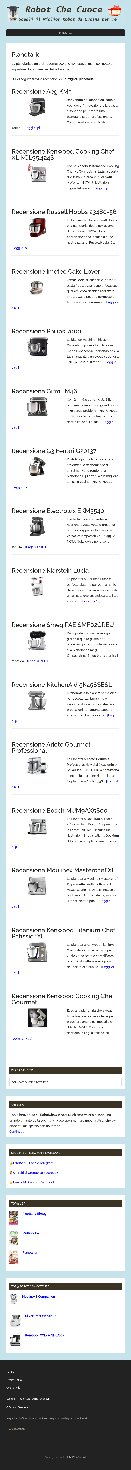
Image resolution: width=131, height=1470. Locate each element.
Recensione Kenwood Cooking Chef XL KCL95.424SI (63, 154)
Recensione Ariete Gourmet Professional (51, 747)
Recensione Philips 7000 (46, 331)
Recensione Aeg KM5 (42, 91)
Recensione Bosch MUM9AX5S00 (59, 810)
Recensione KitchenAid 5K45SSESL (62, 684)
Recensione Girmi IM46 (44, 391)
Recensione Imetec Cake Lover (56, 271)
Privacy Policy (14, 1380)
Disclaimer (12, 1372)
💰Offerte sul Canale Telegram (31, 1163)
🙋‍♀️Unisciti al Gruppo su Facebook (33, 1172)
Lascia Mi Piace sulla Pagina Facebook (27, 1398)
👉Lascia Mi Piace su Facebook (32, 1182)
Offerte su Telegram (17, 1407)
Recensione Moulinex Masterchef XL (63, 870)
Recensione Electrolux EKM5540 (58, 510)
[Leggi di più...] (34, 128)
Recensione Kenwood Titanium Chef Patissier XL (63, 933)
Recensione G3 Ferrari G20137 (54, 450)
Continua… (16, 1131)
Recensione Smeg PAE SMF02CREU (63, 624)
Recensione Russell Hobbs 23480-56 (64, 211)
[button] (63, 32)
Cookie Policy (13, 1387)
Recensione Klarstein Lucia (50, 570)
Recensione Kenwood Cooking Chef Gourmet (63, 999)
